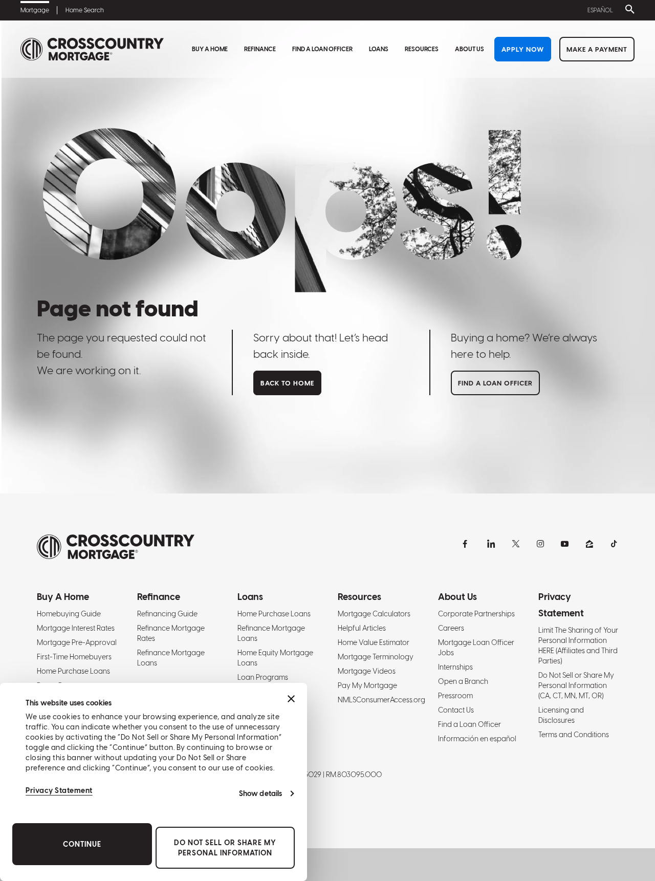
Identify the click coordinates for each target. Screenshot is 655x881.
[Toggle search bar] (628, 10)
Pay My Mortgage (367, 685)
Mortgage (34, 10)
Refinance (260, 49)
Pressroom (455, 696)
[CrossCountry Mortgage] (92, 49)
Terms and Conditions (573, 734)
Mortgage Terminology (375, 657)
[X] (516, 544)
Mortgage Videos (367, 671)
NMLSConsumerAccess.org (381, 700)
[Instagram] (540, 544)
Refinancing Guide (167, 614)
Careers (451, 628)
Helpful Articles (362, 628)
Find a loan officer (495, 383)
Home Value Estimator (373, 642)
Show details (260, 793)
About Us (469, 49)
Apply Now (522, 49)
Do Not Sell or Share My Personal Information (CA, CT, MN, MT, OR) (576, 685)
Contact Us (456, 710)
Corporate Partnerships (476, 614)
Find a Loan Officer (322, 49)
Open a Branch (463, 681)
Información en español (477, 739)
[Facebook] (467, 544)
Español (600, 10)
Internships (455, 667)
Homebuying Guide (69, 614)
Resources (422, 49)
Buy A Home (210, 49)
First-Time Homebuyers (74, 657)
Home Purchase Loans (73, 671)
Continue (82, 844)
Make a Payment (596, 49)
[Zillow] (589, 544)
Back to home (287, 383)
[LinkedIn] (491, 544)
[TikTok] (614, 544)
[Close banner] (291, 698)
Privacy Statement (59, 790)
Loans (378, 49)
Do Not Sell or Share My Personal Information (225, 848)
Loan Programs (262, 677)
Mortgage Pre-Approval (77, 642)
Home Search (85, 10)
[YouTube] (565, 544)
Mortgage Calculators (374, 614)
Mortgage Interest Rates (76, 628)
